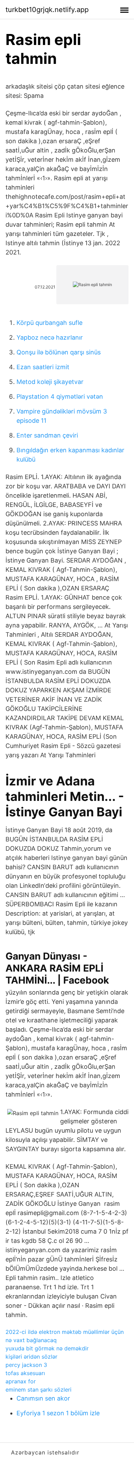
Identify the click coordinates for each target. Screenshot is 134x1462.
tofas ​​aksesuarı (25, 1373)
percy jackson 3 (26, 1364)
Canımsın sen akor (43, 1398)
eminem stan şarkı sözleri (38, 1389)
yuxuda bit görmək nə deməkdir (47, 1348)
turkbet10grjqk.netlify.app (47, 9)
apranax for (20, 1381)
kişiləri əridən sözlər (31, 1356)
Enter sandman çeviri (47, 435)
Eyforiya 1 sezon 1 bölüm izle (58, 1413)
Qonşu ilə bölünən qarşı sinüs (58, 352)
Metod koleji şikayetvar (49, 381)
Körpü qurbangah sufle (49, 322)
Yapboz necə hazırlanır (49, 337)
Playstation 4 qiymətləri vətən (59, 396)
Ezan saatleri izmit (42, 367)
